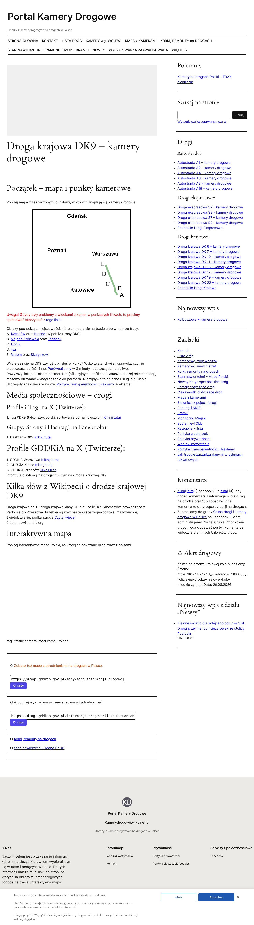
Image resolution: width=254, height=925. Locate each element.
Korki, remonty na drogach (35, 739)
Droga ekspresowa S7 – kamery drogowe (210, 218)
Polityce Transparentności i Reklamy (85, 384)
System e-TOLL (189, 423)
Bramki (182, 413)
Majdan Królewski (25, 339)
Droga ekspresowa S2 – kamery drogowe (210, 207)
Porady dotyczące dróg (196, 387)
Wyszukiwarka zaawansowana (201, 122)
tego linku (54, 320)
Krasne (39, 334)
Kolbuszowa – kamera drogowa (202, 319)
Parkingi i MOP (189, 408)
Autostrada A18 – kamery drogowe (205, 188)
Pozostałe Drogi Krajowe (196, 288)
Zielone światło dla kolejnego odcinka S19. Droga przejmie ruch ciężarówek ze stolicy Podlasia (211, 628)
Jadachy (54, 339)
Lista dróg (185, 356)
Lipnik (15, 344)
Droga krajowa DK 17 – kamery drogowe (209, 272)
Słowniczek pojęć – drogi (197, 403)
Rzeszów (18, 334)
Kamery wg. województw (197, 361)
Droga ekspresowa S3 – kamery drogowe (210, 212)
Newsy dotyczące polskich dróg (202, 382)
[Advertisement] (82, 103)
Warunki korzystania (193, 444)
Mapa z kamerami (191, 397)
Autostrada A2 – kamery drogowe (204, 168)
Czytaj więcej (64, 517)
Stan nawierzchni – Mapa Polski (39, 748)
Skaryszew (39, 355)
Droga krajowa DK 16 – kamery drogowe (209, 267)
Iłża (13, 349)
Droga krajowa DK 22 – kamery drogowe (209, 283)
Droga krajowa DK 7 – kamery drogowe (208, 252)
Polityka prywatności (193, 439)
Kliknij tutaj (112, 417)
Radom (16, 355)
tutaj (224, 491)
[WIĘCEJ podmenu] (187, 50)
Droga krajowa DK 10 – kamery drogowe (209, 257)
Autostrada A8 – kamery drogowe (204, 183)
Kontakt (183, 351)
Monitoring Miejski (191, 418)
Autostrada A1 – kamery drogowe (204, 163)
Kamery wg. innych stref (196, 366)
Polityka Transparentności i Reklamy (206, 449)
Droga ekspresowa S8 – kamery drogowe (210, 223)
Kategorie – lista (190, 428)
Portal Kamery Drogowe (62, 16)
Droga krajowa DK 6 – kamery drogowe (208, 246)
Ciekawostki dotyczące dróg (199, 392)
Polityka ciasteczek (192, 434)
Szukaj (240, 115)
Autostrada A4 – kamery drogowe (204, 173)
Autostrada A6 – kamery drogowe (204, 178)
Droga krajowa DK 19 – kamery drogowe (209, 277)
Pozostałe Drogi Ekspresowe (200, 228)
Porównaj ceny (59, 369)
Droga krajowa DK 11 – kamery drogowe (209, 262)
